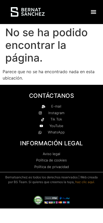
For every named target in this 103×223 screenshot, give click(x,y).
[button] (93, 12)
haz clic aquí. (85, 182)
